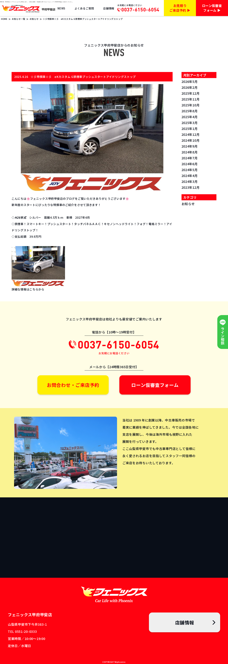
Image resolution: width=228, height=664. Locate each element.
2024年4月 (190, 175)
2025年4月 (190, 116)
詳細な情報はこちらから (28, 289)
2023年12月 (191, 187)
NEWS (61, 8)
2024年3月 (190, 181)
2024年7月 (190, 158)
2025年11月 (191, 99)
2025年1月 (190, 128)
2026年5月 (190, 81)
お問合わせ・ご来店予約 (73, 385)
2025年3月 (190, 122)
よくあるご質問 (84, 8)
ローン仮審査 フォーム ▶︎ (212, 7)
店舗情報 (108, 8)
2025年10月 (191, 105)
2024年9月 (190, 146)
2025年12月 (191, 93)
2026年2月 (190, 87)
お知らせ (188, 203)
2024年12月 (191, 134)
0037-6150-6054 (140, 9)
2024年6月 (190, 163)
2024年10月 (191, 140)
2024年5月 (190, 169)
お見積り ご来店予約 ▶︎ (179, 7)
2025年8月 (190, 111)
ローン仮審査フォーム (154, 385)
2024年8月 (190, 152)
